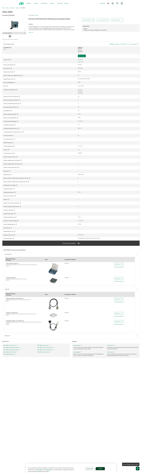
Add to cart (117, 264)
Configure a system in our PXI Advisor (118, 44)
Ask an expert (133, 44)
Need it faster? (80, 61)
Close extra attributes (69, 243)
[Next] (21, 36)
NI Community (110, 345)
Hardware (12, 8)
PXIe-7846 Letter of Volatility (10, 352)
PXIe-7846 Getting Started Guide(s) (11, 347)
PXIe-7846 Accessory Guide (43, 352)
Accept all (100, 468)
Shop (7, 8)
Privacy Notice (39, 469)
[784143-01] (10, 36)
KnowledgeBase (76, 352)
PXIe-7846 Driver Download (9, 345)
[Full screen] (25, 30)
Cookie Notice (48, 469)
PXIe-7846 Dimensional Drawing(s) (11, 349)
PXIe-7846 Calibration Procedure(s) (45, 347)
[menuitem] (29, 3)
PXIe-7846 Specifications (9, 354)
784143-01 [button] (37, 15)
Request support (76, 345)
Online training (110, 352)
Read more (31, 32)
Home (3, 8)
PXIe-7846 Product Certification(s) (44, 349)
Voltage (17, 8)
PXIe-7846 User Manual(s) (42, 345)
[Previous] (7, 36)
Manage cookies (90, 468)
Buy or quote (82, 56)
